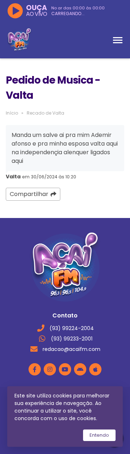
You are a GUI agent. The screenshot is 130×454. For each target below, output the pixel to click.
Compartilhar (29, 194)
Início (12, 113)
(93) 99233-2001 (71, 338)
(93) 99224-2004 (71, 328)
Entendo (99, 435)
